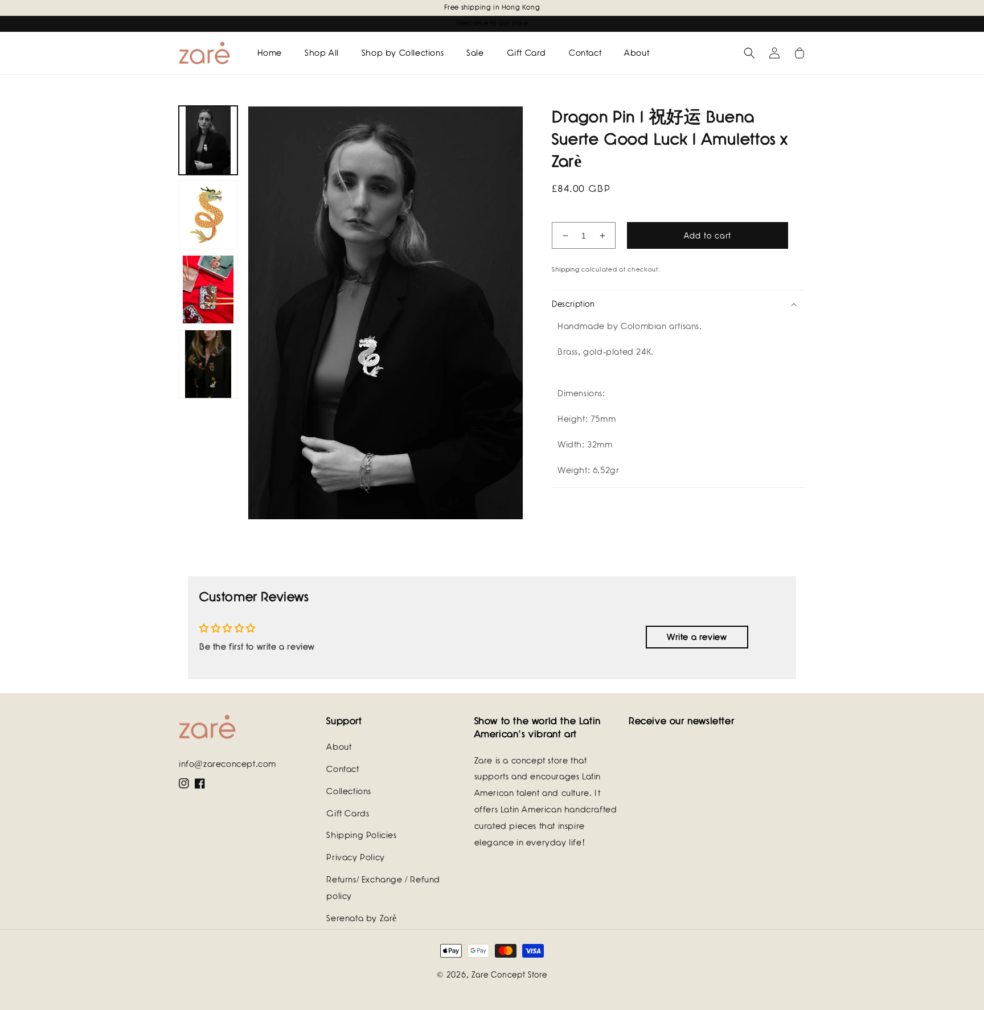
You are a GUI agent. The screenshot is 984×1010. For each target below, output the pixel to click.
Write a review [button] (697, 637)
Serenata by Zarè (361, 918)
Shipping (566, 269)
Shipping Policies (361, 835)
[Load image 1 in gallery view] (208, 140)
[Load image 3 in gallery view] (208, 289)
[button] (749, 52)
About (338, 747)
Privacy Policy (355, 857)
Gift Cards (347, 813)
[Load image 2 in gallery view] (208, 214)
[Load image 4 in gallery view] (208, 364)
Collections (348, 791)
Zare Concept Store (509, 974)
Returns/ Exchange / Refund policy (383, 888)
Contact (342, 769)
